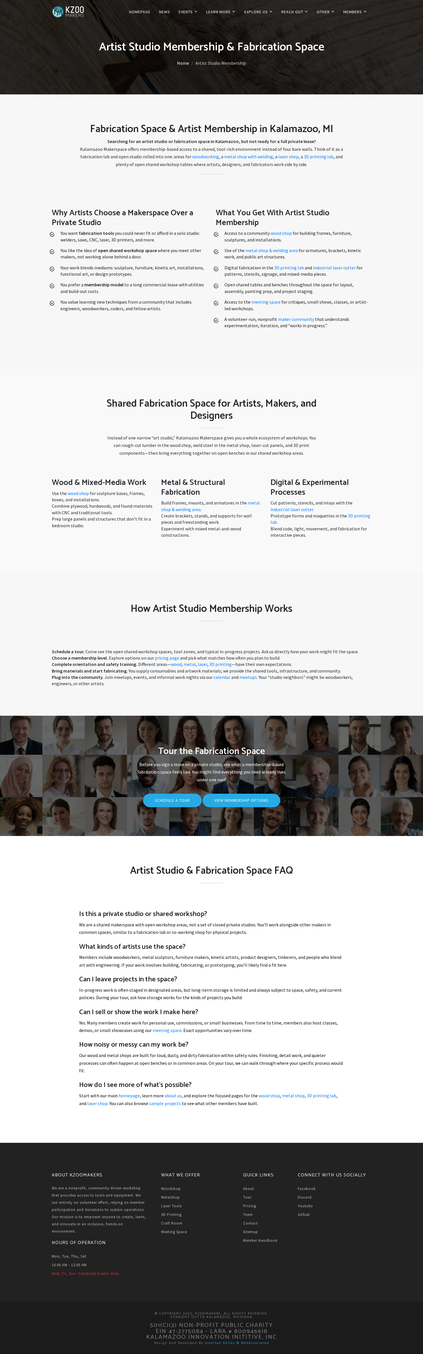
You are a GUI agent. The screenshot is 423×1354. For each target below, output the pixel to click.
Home (183, 63)
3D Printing (171, 1214)
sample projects (165, 1103)
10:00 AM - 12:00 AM (69, 1264)
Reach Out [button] (292, 11)
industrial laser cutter (334, 268)
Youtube (305, 1205)
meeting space (266, 302)
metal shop (293, 1095)
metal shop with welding (248, 156)
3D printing (220, 664)
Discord (305, 1197)
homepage (129, 1095)
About (248, 1188)
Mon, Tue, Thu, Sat (69, 1256)
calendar (222, 677)
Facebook (307, 1188)
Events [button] (186, 11)
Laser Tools (171, 1205)
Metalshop (170, 1197)
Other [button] (324, 11)
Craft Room (171, 1223)
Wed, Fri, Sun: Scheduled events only (85, 1273)
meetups (248, 677)
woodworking (205, 156)
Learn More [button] (219, 11)
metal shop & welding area (271, 250)
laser (202, 664)
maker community (296, 319)
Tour (247, 1197)
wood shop (281, 233)
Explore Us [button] (256, 11)
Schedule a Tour (172, 800)
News (164, 11)
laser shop (288, 156)
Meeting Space (174, 1231)
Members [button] (353, 11)
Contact (250, 1223)
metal (190, 664)
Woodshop (171, 1188)
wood (176, 664)
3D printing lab (319, 156)
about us (173, 1095)
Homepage (139, 11)
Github (304, 1214)
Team (248, 1214)
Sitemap (250, 1231)
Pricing (249, 1205)
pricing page (167, 658)
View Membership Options (241, 800)
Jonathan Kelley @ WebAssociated (237, 1343)
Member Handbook (260, 1240)
